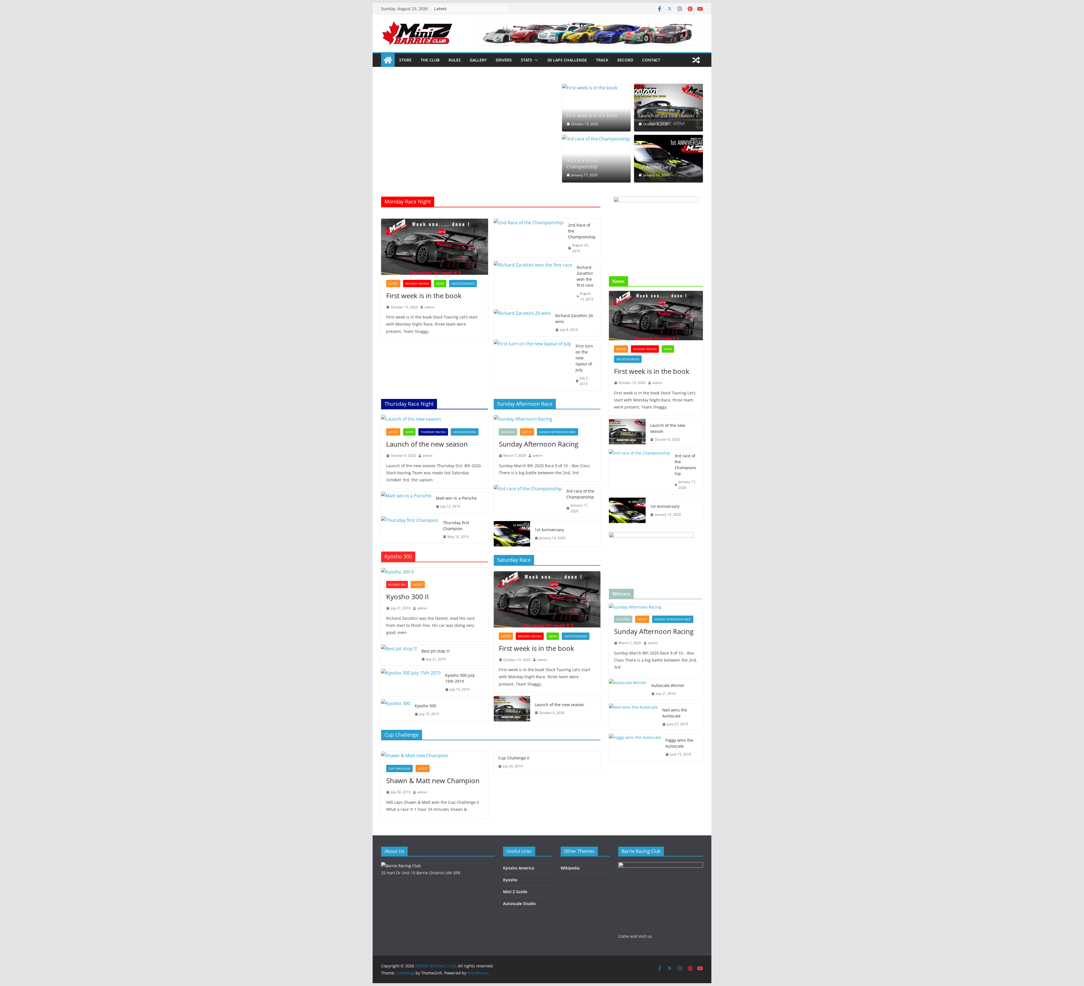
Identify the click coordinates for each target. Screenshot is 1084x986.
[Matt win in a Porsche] (406, 502)
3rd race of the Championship (582, 164)
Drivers (504, 60)
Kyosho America (518, 868)
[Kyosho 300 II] (434, 572)
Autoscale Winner (668, 685)
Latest (393, 284)
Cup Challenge (399, 768)
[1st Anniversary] (668, 159)
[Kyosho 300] (395, 710)
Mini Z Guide (515, 891)
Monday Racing (417, 284)
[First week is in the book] (596, 88)
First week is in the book (592, 116)
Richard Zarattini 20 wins (574, 318)
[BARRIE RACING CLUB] (388, 60)
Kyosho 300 (397, 585)
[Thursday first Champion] (409, 529)
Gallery (478, 60)
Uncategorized (463, 284)
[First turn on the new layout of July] (532, 365)
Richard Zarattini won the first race (585, 276)
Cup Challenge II (513, 758)
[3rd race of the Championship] (596, 139)
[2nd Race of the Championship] (528, 238)
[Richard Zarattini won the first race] (533, 283)
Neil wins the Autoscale (674, 713)
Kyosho (510, 879)
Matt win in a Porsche (456, 498)
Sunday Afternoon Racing (538, 444)
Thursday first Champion (456, 525)
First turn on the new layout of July (584, 357)
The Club (430, 60)
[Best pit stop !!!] (399, 655)
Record (625, 60)
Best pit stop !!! (435, 651)
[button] (535, 60)
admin (429, 307)
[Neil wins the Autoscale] (633, 717)
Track (602, 60)
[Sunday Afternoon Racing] (547, 419)
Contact (651, 60)
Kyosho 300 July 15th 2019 (460, 678)
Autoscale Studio (519, 903)
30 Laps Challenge (567, 60)
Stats (526, 60)
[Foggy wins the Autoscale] (635, 747)
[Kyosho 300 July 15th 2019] (411, 682)
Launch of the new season (666, 116)
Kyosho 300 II (407, 596)
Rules (455, 60)
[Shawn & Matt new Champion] (434, 756)
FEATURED (508, 432)
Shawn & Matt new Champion (433, 780)
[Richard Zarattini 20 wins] (522, 322)
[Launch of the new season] (668, 107)
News (440, 284)
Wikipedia (570, 868)
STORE (405, 60)
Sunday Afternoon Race (557, 432)
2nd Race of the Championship (582, 231)
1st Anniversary (655, 167)
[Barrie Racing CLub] (401, 865)
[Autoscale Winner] (628, 689)
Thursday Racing (433, 432)
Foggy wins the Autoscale (679, 743)
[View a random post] (696, 60)
